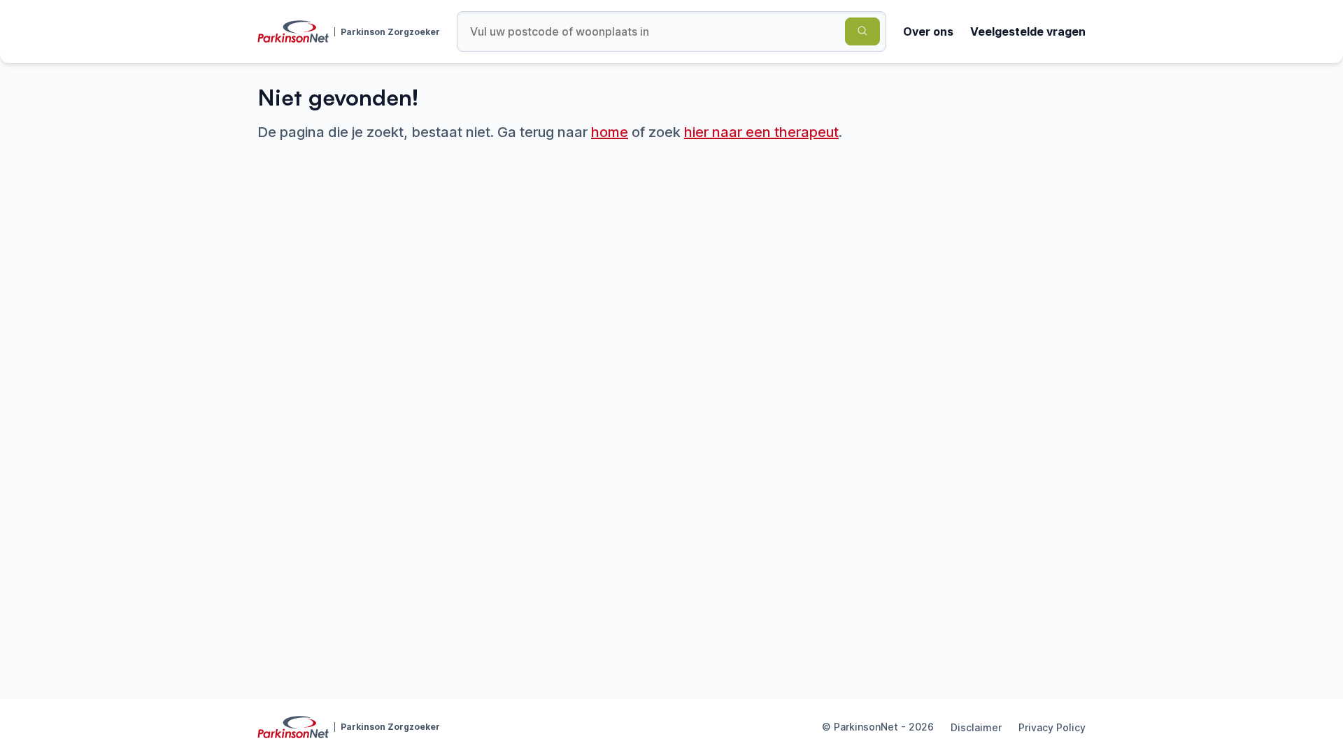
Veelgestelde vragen (1028, 31)
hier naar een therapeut (761, 132)
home (609, 132)
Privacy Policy (1052, 727)
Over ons (928, 31)
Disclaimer (976, 727)
